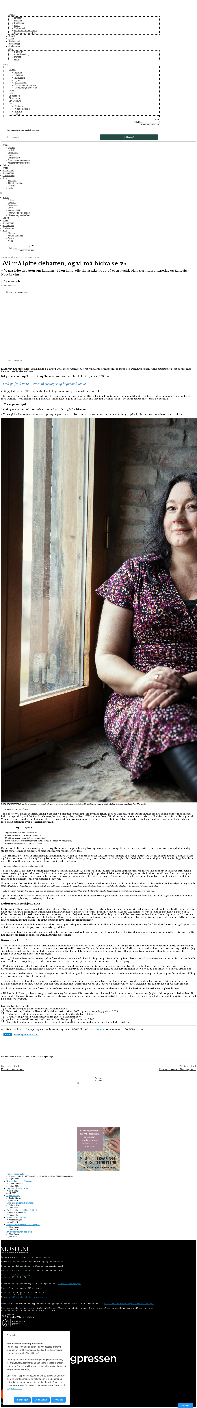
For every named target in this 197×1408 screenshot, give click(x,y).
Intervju (4, 257)
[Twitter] (15, 1047)
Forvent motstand (12, 1069)
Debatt (11, 36)
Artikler (11, 15)
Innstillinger (185, 1405)
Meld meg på (129, 137)
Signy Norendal (12, 281)
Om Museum (14, 46)
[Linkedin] (24, 1047)
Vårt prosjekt (20, 28)
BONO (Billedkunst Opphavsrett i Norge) (129, 1303)
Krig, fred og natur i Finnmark (19, 1181)
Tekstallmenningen (69, 1284)
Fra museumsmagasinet (25, 30)
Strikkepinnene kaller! (26, 1034)
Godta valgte (41, 1400)
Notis (16, 59)
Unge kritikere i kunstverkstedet (19, 1203)
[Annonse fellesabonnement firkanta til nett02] (98, 1124)
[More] (44, 1047)
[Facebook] (5, 1047)
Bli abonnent (14, 41)
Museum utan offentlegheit (177, 1069)
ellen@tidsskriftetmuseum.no (29, 1297)
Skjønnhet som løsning (16, 1217)
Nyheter (18, 18)
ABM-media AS (21, 1275)
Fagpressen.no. (14, 1388)
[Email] (34, 1047)
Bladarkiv (18, 52)
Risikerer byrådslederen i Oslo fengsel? (23, 1224)
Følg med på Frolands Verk (17, 1188)
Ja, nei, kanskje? (13, 1195)
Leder (17, 25)
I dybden (18, 20)
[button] (81, 64)
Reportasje (19, 23)
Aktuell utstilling (21, 54)
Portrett (17, 57)
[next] (193, 1034)
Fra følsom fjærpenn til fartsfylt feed (21, 1210)
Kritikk (11, 38)
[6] (98, 1170)
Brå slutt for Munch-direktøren (19, 1232)
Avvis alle (58, 1400)
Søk (136, 122)
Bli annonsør (14, 43)
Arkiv (10, 49)
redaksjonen (97, 1029)
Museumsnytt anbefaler (25, 33)
